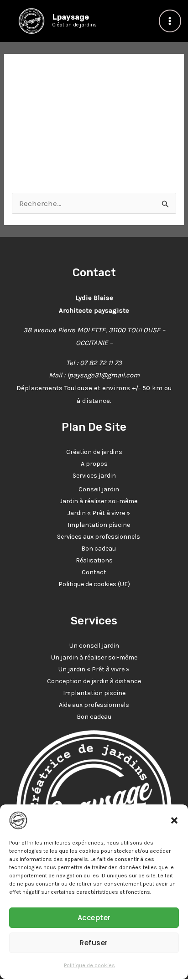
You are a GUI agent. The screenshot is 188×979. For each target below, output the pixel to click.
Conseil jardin (98, 489)
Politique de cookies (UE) (94, 584)
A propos (94, 464)
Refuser (94, 943)
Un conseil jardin (94, 645)
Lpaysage (70, 17)
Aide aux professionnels (94, 705)
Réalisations (94, 560)
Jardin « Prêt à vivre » (99, 513)
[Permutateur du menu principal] (170, 21)
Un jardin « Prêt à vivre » (94, 669)
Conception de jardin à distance (94, 681)
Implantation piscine (99, 525)
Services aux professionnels (98, 537)
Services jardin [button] (94, 475)
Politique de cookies (89, 965)
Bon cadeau (98, 548)
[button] (174, 820)
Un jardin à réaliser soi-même (94, 657)
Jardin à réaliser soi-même (98, 501)
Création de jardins (94, 452)
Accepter (94, 917)
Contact (94, 572)
